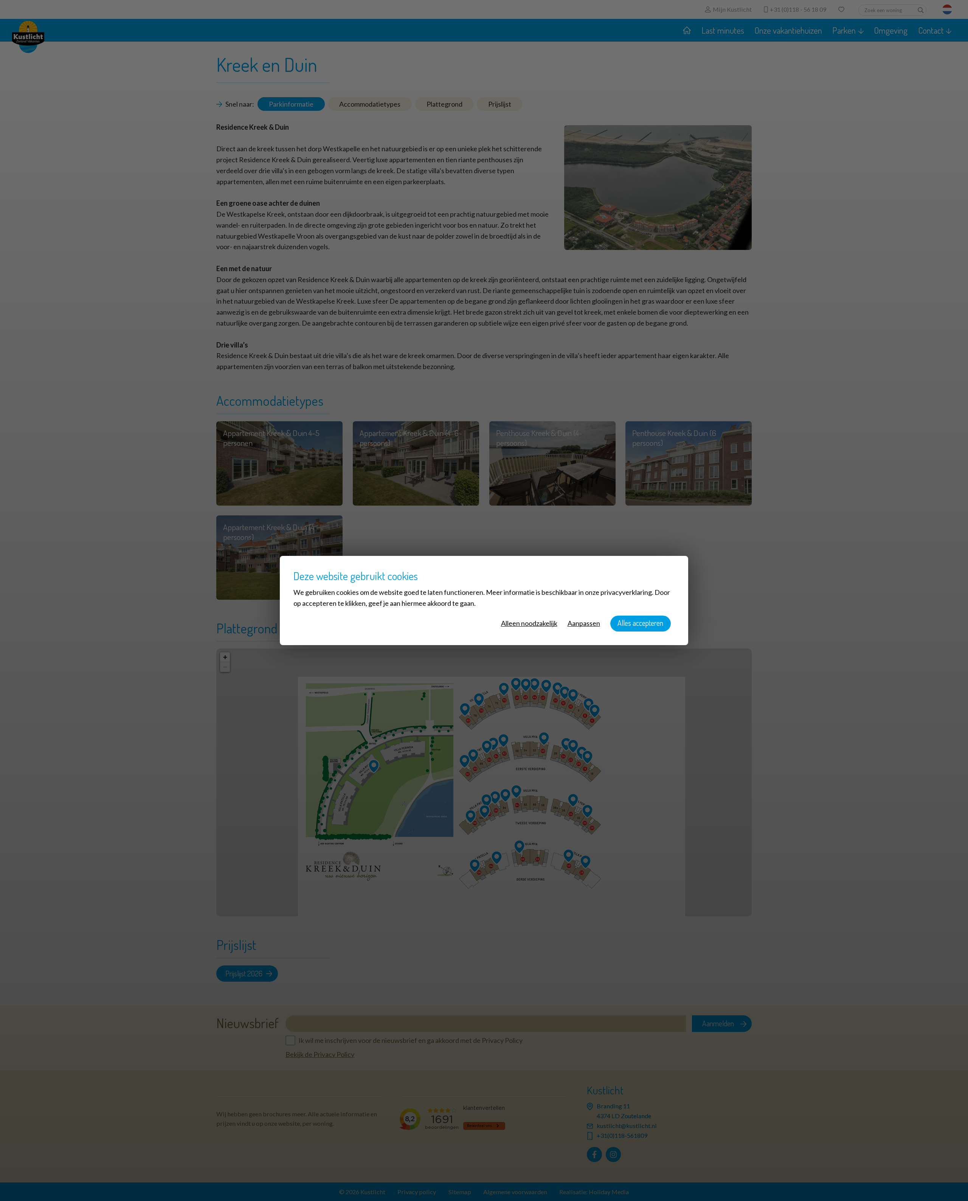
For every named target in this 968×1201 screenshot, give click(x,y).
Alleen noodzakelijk (529, 623)
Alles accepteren (640, 623)
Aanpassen (584, 623)
